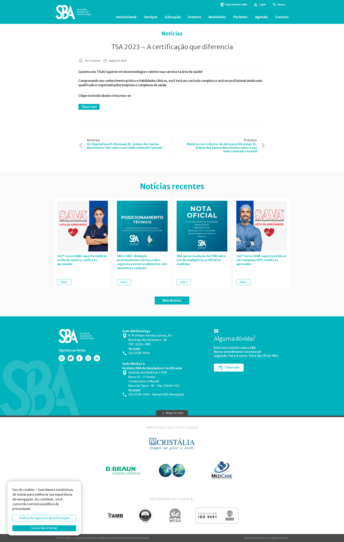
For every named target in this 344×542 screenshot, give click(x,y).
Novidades (217, 17)
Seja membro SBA (236, 4)
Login (262, 4)
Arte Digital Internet (276, 537)
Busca (281, 4)
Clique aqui (89, 107)
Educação (173, 17)
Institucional (126, 17)
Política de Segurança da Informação (44, 518)
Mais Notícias (172, 300)
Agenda (261, 17)
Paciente (240, 17)
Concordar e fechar (44, 528)
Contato (281, 17)
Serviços (150, 17)
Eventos (194, 17)
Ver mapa (134, 348)
